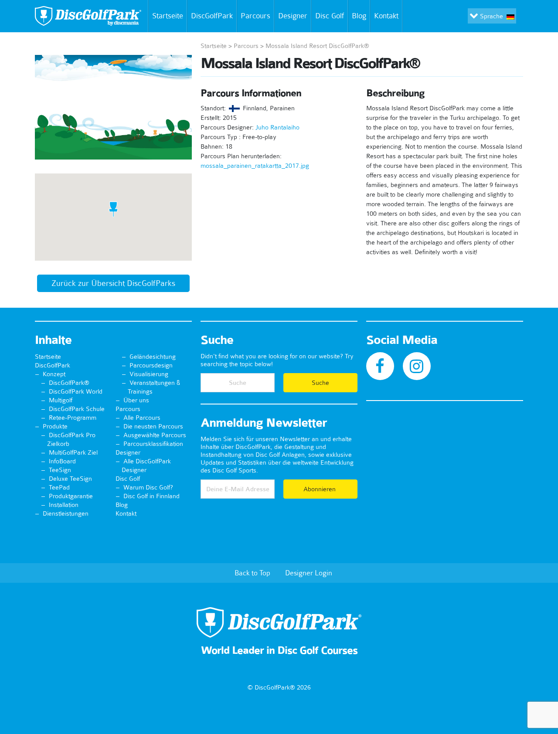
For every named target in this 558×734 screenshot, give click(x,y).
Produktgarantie (71, 496)
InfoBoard (62, 461)
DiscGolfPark (212, 15)
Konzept (54, 374)
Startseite (167, 15)
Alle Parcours (141, 417)
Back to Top (252, 572)
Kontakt (386, 15)
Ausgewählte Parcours (154, 435)
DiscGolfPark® (69, 383)
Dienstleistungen (65, 513)
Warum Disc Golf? (148, 487)
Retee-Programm (72, 417)
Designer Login (308, 572)
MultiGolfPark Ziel (73, 452)
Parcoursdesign (151, 365)
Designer (292, 15)
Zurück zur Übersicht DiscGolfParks (113, 283)
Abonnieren (320, 489)
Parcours (255, 15)
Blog (359, 15)
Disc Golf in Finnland (151, 496)
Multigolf (60, 400)
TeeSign (60, 470)
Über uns (136, 400)
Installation (63, 505)
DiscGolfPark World (75, 391)
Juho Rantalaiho (277, 127)
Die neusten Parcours (153, 426)
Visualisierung (148, 374)
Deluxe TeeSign (70, 479)
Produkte (55, 426)
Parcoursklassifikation (153, 444)
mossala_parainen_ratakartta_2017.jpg (255, 166)
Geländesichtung (152, 356)
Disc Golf (329, 15)
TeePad (59, 487)
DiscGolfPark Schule (77, 409)
